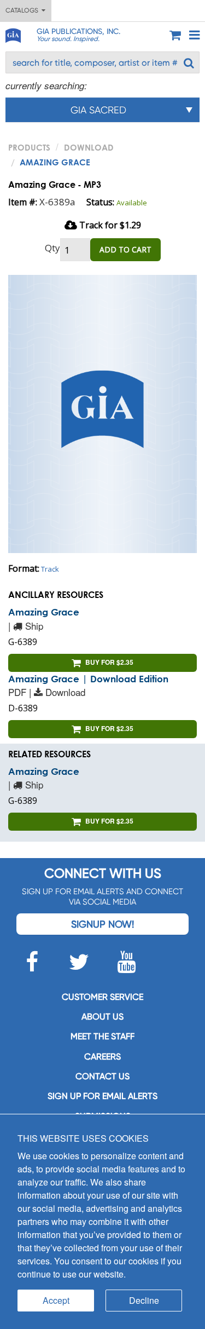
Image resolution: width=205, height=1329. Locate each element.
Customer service (102, 997)
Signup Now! (102, 924)
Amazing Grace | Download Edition (88, 679)
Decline (144, 1300)
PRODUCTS (29, 147)
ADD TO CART (125, 249)
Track (50, 569)
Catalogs (23, 10)
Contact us (102, 1076)
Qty (52, 247)
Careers (102, 1056)
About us (102, 1016)
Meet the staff (102, 1036)
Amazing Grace (43, 612)
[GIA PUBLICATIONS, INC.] (12, 34)
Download (89, 147)
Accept (56, 1300)
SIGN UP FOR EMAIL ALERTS (102, 1096)
